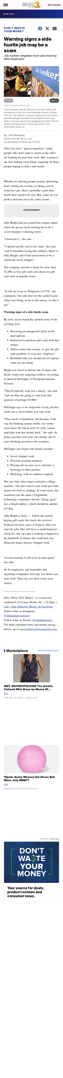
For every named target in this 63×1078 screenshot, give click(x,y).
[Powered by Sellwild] (54, 839)
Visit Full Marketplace (48, 651)
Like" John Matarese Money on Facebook (28, 606)
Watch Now (53, 5)
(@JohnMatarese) (42, 620)
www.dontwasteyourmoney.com (38, 629)
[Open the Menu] (5, 5)
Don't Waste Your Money (14, 29)
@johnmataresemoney (17, 615)
